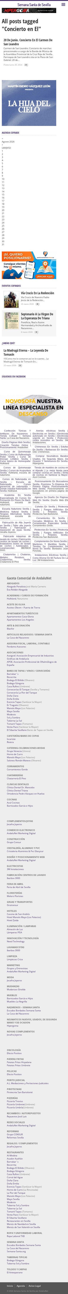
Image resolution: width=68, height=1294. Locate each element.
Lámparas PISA (14, 932)
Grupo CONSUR (15, 1134)
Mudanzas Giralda (16, 989)
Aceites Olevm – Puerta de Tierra (23, 607)
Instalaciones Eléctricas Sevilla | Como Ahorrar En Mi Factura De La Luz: (50, 557)
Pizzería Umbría (15, 1107)
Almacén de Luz (15, 929)
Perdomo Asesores (16, 646)
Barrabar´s (12, 674)
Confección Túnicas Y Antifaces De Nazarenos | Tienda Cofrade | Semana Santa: (15, 434)
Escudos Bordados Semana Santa (24, 1010)
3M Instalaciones (15, 869)
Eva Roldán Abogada (17, 589)
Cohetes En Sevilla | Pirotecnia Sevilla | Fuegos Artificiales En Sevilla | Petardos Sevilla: (50, 509)
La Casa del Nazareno (18, 637)
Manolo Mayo (14, 708)
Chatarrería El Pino (16, 778)
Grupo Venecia (14, 751)
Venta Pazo (12, 726)
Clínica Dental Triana (17, 790)
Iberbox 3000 (13, 878)
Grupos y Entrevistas (17, 968)
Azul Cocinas (13, 802)
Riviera (10, 742)
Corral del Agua (15, 1177)
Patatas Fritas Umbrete (18, 1065)
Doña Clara (12, 695)
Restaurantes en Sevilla (18, 1221)
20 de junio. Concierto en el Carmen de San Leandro (28, 42)
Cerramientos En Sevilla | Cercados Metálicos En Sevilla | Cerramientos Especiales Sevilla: (50, 521)
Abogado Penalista (16, 586)
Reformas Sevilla (15, 1137)
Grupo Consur (14, 842)
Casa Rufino (13, 686)
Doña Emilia (13, 698)
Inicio (10, 1285)
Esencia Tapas (14, 702)
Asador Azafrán (15, 1158)
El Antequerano (14, 1272)
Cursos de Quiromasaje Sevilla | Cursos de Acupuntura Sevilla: (15, 470)
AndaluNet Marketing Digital (21, 833)
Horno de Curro (15, 754)
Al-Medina (12, 1155)
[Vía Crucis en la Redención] (11, 307)
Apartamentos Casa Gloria (20, 616)
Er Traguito (12, 705)
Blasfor (10, 628)
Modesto (11, 714)
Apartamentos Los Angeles (20, 619)
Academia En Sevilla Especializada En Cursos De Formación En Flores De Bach (15, 498)
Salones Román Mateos (19, 760)
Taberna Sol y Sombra (18, 1205)
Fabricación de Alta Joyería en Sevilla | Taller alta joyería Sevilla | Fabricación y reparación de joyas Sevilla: (15, 526)
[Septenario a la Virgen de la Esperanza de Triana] (11, 328)
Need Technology (15, 941)
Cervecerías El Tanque (18, 689)
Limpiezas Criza (15, 959)
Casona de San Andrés (18, 914)
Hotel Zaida (12, 920)
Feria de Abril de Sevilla (18, 887)
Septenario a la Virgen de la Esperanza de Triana (37, 316)
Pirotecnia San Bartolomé (20, 1092)
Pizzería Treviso (15, 1101)
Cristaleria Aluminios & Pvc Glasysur (25, 851)
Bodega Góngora (15, 683)
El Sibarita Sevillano (17, 730)
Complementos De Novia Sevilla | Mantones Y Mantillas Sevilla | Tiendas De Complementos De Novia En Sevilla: (50, 545)
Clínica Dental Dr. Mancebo (20, 787)
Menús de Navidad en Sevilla (21, 1224)
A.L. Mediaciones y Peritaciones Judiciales (28, 1083)
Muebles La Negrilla (17, 1001)
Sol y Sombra (13, 717)
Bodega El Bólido (15, 680)
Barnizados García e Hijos (20, 805)
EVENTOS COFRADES (11, 285)
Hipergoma (12, 1025)
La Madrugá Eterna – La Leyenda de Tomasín (26, 352)
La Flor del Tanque (16, 1192)
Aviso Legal (35, 1285)
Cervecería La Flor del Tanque (22, 692)
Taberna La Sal (14, 720)
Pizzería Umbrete (15, 1104)
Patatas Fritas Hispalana (19, 1062)
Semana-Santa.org (16, 1251)
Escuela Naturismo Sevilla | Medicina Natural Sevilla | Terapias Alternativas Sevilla (15, 511)
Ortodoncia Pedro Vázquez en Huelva (25, 793)
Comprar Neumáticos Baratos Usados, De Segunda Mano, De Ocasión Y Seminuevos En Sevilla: (50, 458)
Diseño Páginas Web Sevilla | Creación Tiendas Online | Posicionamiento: (15, 445)
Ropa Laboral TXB (16, 1236)
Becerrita (11, 677)
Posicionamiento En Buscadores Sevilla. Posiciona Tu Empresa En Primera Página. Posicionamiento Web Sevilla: (50, 485)
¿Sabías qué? (8, 343)
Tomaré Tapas (14, 723)
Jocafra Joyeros (14, 824)
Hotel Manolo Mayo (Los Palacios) (24, 917)
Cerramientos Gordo (17, 769)
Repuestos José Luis (17, 1116)
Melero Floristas (15, 896)
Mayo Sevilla (13, 711)
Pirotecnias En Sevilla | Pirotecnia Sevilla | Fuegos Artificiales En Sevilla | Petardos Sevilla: (50, 532)
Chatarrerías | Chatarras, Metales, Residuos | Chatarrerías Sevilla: (15, 557)
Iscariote (11, 739)
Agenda (21, 1285)
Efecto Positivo (14, 1053)
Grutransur (12, 905)
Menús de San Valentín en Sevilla (23, 1227)
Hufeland (11, 598)
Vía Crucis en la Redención (37, 293)
